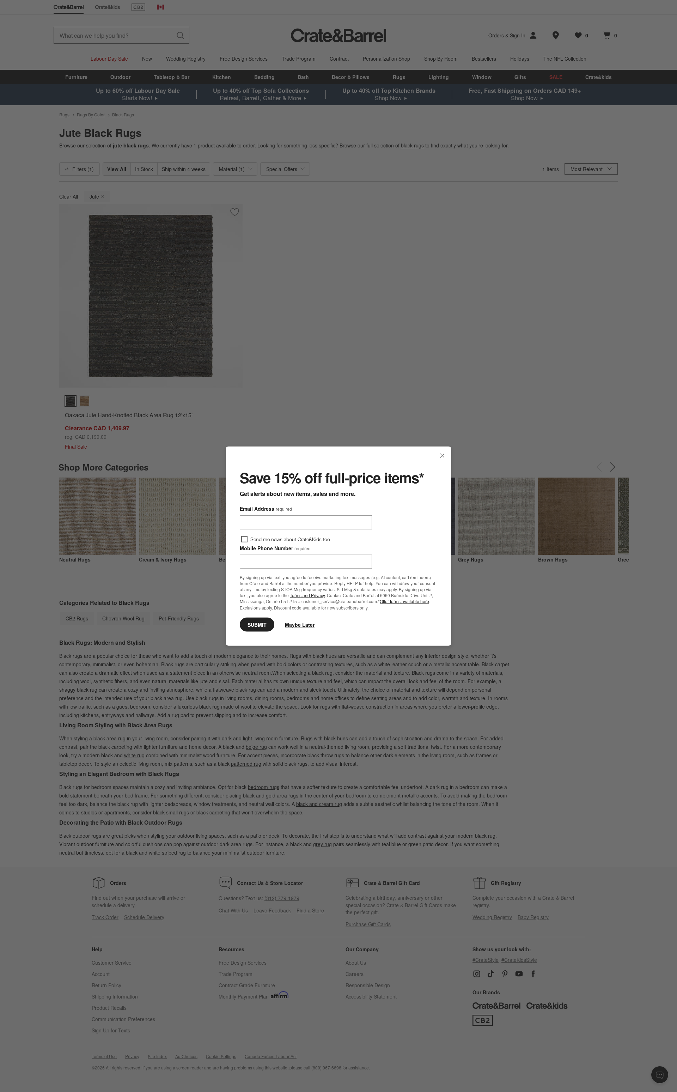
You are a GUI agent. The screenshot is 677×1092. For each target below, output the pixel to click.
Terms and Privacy (307, 595)
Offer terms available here (404, 601)
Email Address (266, 508)
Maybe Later (300, 624)
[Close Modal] (442, 455)
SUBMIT (257, 624)
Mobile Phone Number (275, 548)
